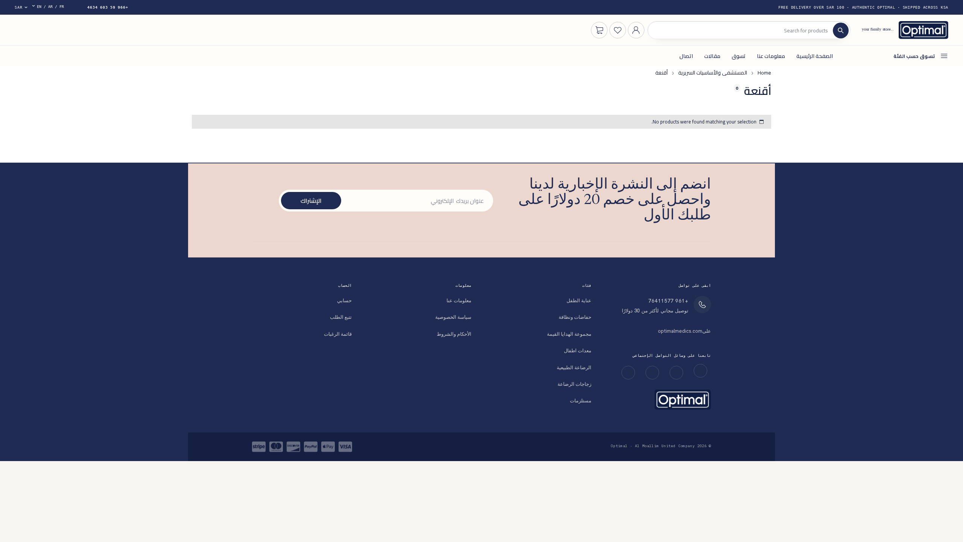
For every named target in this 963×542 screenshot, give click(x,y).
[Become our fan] (676, 372)
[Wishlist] (617, 30)
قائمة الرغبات (338, 334)
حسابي (344, 300)
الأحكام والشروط (454, 334)
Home (764, 72)
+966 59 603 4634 (107, 7)
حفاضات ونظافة (575, 317)
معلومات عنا (459, 300)
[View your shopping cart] (599, 30)
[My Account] (636, 30)
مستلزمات (580, 400)
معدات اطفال (577, 350)
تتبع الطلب (341, 317)
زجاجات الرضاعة (574, 384)
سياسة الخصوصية (453, 317)
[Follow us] (652, 372)
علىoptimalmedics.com (684, 331)
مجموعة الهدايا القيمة (569, 334)
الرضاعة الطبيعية (574, 367)
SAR (18, 7)
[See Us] (700, 371)
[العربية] (50, 7)
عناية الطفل (579, 300)
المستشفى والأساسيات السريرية (712, 72)
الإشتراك (311, 200)
